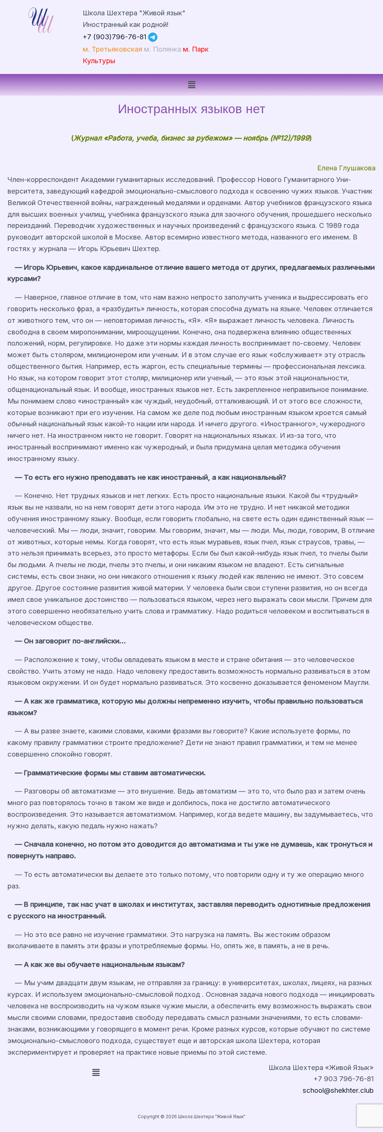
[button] (191, 85)
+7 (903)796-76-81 (114, 36)
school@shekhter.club (338, 1090)
